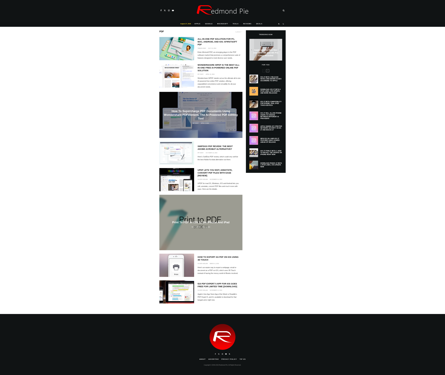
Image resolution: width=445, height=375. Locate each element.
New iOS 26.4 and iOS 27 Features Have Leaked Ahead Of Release (270, 140)
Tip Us (243, 359)
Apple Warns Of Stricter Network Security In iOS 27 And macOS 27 (271, 128)
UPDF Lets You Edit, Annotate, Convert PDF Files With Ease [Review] (215, 173)
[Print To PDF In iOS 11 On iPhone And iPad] (200, 222)
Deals (259, 24)
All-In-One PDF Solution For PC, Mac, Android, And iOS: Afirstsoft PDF (217, 42)
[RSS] (279, 24)
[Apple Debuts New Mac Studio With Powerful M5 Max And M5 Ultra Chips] (265, 50)
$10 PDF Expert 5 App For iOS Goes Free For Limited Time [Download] (217, 285)
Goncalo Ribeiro (196, 313)
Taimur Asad (202, 48)
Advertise (213, 359)
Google (209, 24)
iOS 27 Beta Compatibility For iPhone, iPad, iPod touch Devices (271, 103)
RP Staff (201, 74)
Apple (197, 24)
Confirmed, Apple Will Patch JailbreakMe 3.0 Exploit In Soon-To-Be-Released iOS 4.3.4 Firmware (201, 307)
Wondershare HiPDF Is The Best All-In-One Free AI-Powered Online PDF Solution (219, 68)
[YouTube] (173, 10)
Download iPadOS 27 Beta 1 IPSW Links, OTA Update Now (271, 165)
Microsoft (222, 24)
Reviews (247, 24)
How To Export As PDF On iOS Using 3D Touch (218, 258)
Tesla (236, 24)
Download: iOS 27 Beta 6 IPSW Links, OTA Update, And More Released (270, 91)
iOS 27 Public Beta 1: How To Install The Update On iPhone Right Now (271, 152)
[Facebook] (161, 10)
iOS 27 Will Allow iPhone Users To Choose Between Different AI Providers (270, 115)
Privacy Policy (229, 359)
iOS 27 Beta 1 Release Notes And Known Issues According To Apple (270, 79)
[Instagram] (169, 10)
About (202, 359)
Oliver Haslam (203, 179)
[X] (165, 10)
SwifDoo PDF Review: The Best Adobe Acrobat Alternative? (215, 147)
